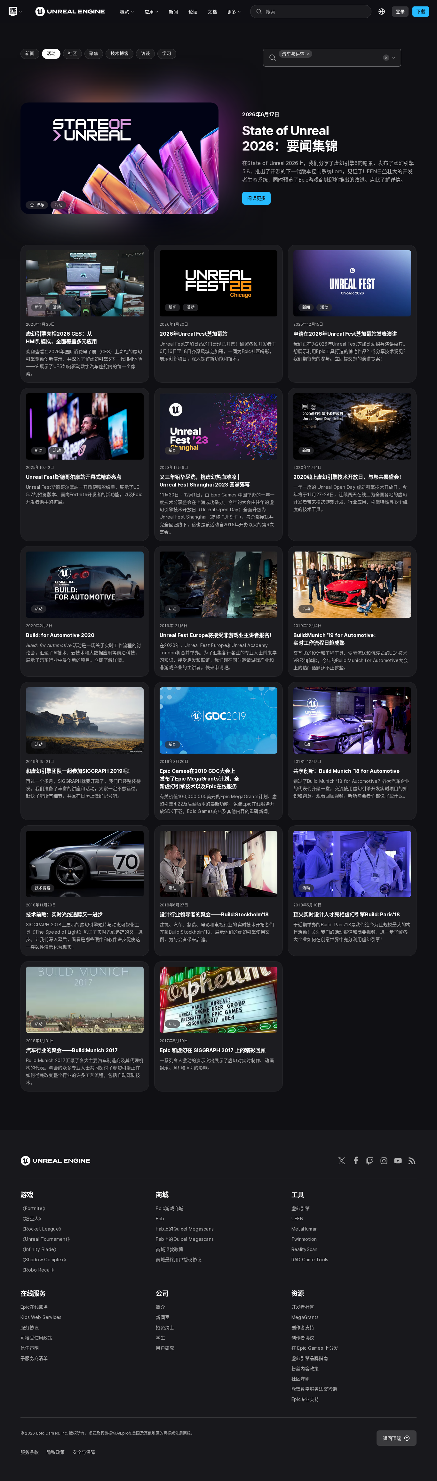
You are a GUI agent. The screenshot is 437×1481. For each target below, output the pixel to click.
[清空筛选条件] (386, 57)
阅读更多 (256, 198)
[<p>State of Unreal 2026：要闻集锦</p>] (218, 158)
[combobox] (329, 62)
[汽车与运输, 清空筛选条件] (308, 53)
